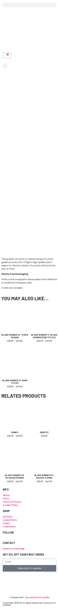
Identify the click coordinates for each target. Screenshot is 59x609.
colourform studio (39, 597)
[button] (29, 5)
